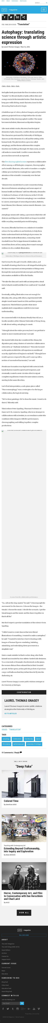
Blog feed (5, 982)
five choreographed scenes (15, 162)
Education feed (6, 988)
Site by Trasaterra (20, 1017)
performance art (19, 744)
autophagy (6, 739)
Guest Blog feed (7, 991)
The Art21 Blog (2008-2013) (10, 947)
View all (24, 913)
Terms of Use (36, 1013)
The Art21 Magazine (8, 944)
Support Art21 (6, 959)
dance (38, 739)
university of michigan (34, 744)
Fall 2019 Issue (20, 761)
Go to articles (10, 714)
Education (5, 974)
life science (6, 744)
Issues (4, 730)
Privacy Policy (28, 1013)
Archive (4, 953)
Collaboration (17, 739)
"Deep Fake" (24, 766)
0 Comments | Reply (11, 752)
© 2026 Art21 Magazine (8, 1017)
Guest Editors (6, 950)
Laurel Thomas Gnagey (21, 700)
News (3, 971)
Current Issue (6, 967)
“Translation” (15, 730)
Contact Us (5, 956)
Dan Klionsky (29, 739)
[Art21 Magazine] (9, 8)
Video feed (5, 985)
